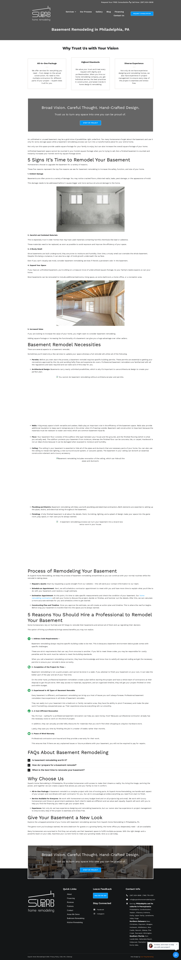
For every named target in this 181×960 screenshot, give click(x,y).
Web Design (134, 956)
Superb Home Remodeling (36, 956)
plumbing (91, 507)
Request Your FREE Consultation (115, 2)
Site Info (63, 956)
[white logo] (41, 6)
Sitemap (69, 956)
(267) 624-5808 (146, 2)
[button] (90, 760)
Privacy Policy (54, 956)
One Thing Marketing (146, 956)
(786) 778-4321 (148, 895)
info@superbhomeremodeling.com (142, 899)
